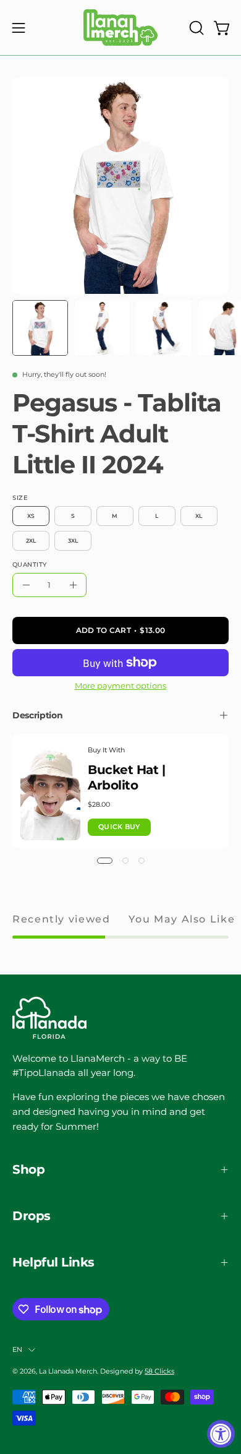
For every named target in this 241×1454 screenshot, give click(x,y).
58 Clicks (159, 1371)
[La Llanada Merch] (120, 27)
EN (17, 1349)
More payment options (120, 685)
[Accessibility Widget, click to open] (221, 1434)
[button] (195, 28)
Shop (28, 1169)
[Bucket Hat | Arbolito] (50, 791)
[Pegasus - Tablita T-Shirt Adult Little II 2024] (40, 328)
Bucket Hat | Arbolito (126, 777)
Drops (31, 1215)
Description (37, 715)
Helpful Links (53, 1262)
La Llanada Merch (68, 1371)
